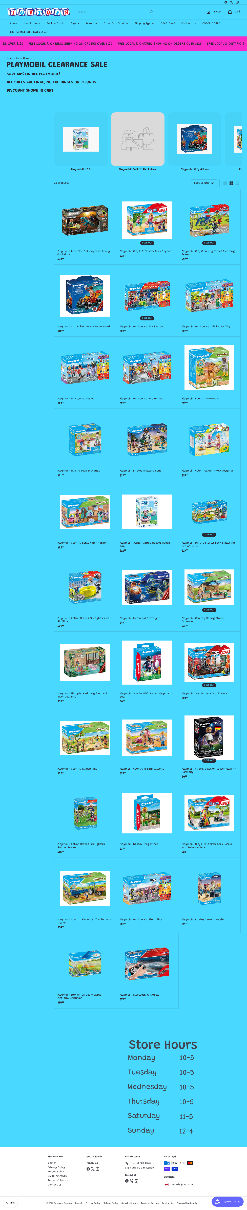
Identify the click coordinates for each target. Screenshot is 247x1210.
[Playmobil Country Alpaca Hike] (85, 743)
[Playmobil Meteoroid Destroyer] (147, 592)
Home (13, 23)
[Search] (151, 12)
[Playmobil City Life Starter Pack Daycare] (147, 225)
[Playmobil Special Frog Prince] (147, 818)
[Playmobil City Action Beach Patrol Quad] (85, 301)
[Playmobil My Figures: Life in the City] (209, 301)
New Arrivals (32, 23)
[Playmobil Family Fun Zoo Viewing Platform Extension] (85, 970)
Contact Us (188, 23)
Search (52, 1163)
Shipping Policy (57, 1176)
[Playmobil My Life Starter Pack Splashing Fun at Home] (209, 518)
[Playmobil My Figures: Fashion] (85, 373)
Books (90, 23)
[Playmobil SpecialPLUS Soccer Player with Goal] (147, 669)
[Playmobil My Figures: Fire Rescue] (147, 301)
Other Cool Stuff (114, 23)
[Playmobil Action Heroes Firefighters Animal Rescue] (85, 819)
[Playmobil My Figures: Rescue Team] (147, 373)
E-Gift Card (167, 23)
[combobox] (115, 12)
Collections (22, 58)
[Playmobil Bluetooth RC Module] (147, 969)
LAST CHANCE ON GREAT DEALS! (28, 32)
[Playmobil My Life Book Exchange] (85, 445)
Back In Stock (55, 23)
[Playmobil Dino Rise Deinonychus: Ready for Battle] (85, 227)
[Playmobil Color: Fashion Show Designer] (209, 445)
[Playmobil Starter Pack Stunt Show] (209, 668)
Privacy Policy (56, 1167)
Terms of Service (58, 1180)
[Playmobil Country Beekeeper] (209, 373)
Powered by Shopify (187, 1203)
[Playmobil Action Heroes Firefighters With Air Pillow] (85, 593)
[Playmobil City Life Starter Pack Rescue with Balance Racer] (209, 819)
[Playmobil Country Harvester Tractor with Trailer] (85, 895)
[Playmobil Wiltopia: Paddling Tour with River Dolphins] (85, 669)
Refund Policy (56, 1172)
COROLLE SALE (211, 23)
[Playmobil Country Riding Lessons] (147, 743)
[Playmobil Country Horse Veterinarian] (85, 517)
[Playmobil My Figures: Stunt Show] (147, 893)
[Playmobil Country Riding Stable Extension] (209, 593)
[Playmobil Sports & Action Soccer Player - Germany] (209, 744)
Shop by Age (143, 23)
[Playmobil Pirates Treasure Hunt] (147, 445)
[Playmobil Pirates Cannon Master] (209, 893)
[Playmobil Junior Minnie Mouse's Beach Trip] (147, 518)
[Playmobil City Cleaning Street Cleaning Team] (209, 227)
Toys (74, 23)
